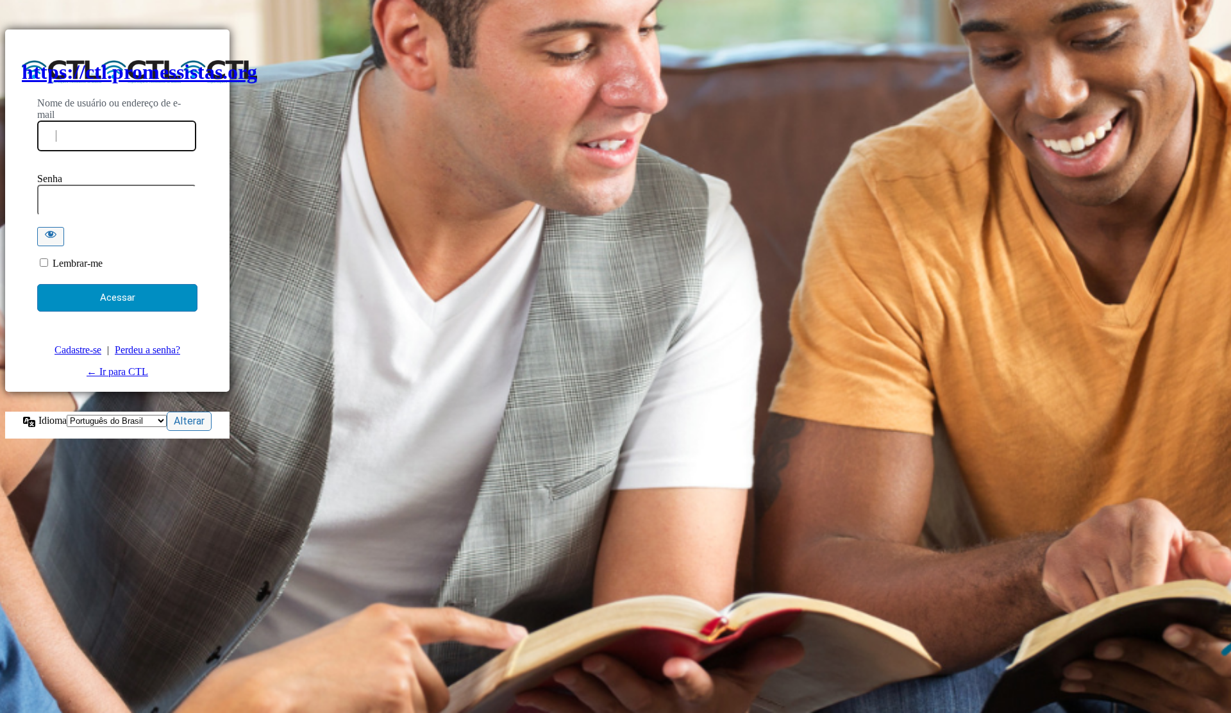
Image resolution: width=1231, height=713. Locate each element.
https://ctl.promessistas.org (139, 71)
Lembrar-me (78, 263)
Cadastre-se (77, 349)
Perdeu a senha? (147, 349)
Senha (49, 178)
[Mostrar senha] (50, 236)
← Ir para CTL (117, 371)
